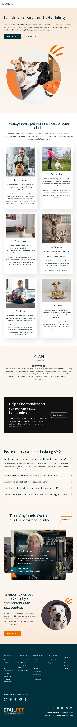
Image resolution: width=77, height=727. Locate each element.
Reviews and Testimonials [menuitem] (37, 673)
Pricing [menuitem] (66, 668)
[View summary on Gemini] (15, 699)
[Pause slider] (63, 533)
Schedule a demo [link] (13, 36)
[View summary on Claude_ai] (10, 699)
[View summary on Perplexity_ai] (25, 699)
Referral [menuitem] (35, 669)
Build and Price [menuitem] (67, 658)
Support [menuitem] (50, 663)
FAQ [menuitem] (34, 666)
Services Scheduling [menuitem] (7, 675)
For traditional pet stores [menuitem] (23, 661)
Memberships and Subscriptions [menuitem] (8, 668)
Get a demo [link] (66, 519)
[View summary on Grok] (20, 699)
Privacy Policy (50, 715)
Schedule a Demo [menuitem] (67, 664)
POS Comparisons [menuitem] (37, 678)
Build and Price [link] (31, 36)
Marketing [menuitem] (7, 663)
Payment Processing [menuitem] (7, 680)
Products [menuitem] (8, 655)
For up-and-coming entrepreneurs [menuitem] (23, 667)
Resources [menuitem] (38, 655)
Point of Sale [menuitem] (8, 660)
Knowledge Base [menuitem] (53, 660)
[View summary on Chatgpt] (5, 699)
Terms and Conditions (65, 715)
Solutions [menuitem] (22, 655)
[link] (9, 4)
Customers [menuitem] (53, 655)
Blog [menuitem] (34, 663)
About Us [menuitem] (36, 660)
